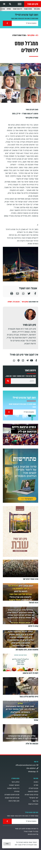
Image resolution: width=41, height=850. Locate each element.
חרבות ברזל (16, 302)
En (4, 4)
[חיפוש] (8, 381)
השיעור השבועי (28, 9)
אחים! (36, 720)
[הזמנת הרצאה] (20, 434)
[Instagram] (23, 360)
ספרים (36, 785)
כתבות (36, 782)
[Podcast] (18, 360)
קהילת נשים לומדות (31, 795)
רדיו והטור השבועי (17, 9)
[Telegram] (27, 360)
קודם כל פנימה (33, 626)
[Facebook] (36, 360)
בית (37, 35)
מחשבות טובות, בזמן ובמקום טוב (27, 649)
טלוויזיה (9, 9)
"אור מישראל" (33, 798)
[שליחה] (7, 23)
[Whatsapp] (14, 360)
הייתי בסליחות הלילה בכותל (29, 696)
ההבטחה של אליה (32, 743)
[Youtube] (32, 360)
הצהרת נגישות (33, 804)
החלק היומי (37, 9)
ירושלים (10, 302)
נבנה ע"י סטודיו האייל (31, 831)
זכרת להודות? (33, 602)
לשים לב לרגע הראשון (30, 673)
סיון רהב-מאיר (32, 4)
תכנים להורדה (33, 788)
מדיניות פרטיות (33, 834)
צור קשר (35, 801)
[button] (19, 4)
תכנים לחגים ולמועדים (12, 795)
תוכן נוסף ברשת (14, 801)
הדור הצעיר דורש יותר (30, 579)
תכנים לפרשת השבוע (12, 798)
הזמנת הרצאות (33, 791)
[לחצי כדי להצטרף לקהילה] (20, 476)
